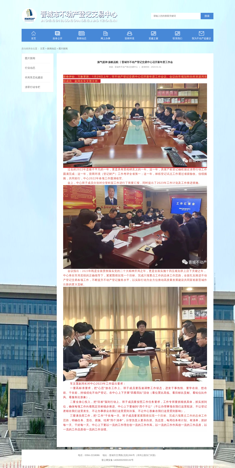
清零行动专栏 (32, 87)
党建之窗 (153, 38)
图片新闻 (63, 48)
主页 (42, 48)
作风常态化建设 (34, 77)
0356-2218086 (92, 455)
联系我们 (177, 38)
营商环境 (129, 38)
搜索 (207, 16)
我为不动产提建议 (201, 38)
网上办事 (105, 38)
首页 (33, 38)
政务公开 (57, 38)
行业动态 (30, 67)
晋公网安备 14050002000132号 (117, 460)
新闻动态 (81, 38)
